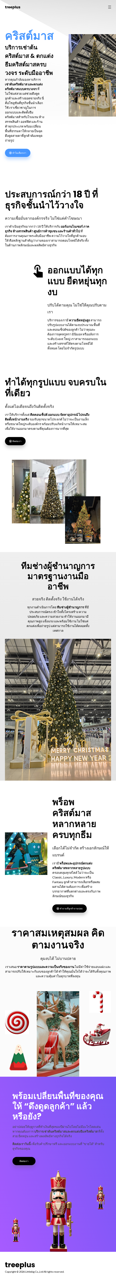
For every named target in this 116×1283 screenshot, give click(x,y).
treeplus (12, 7)
